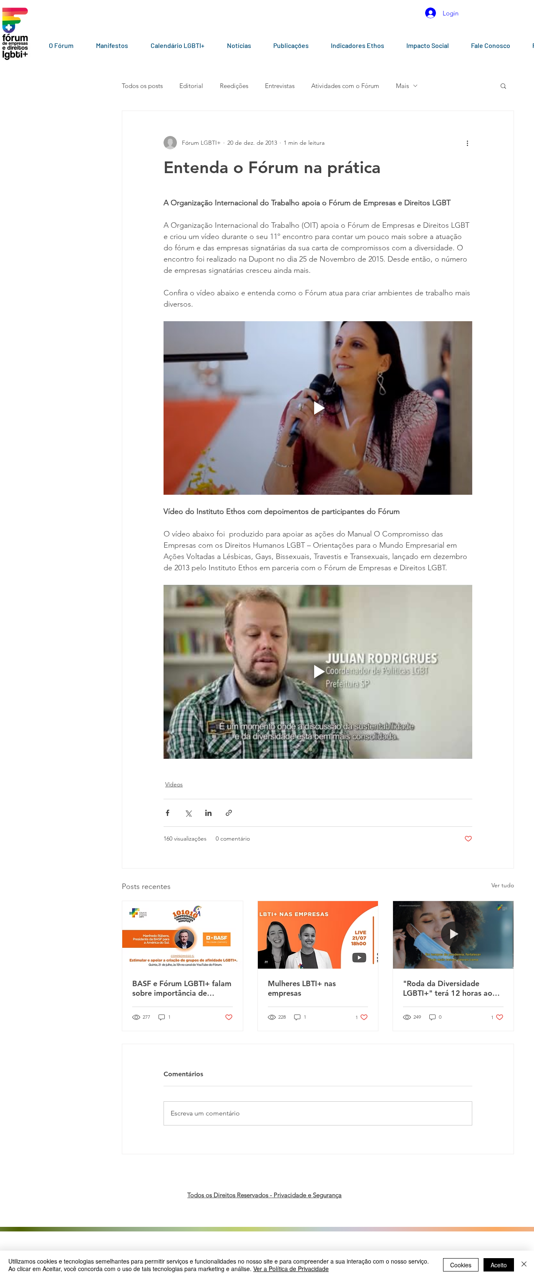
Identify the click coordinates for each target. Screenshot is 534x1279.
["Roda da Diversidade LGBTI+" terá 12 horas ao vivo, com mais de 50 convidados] (453, 935)
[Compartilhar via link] (229, 813)
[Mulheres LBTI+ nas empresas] (318, 935)
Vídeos (174, 784)
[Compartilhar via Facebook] (167, 813)
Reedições (234, 86)
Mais (402, 86)
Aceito (499, 1265)
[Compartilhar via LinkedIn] (208, 813)
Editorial (191, 86)
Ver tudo (502, 885)
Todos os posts (142, 86)
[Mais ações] (467, 143)
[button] (503, 85)
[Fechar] (524, 1264)
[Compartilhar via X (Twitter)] (188, 813)
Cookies (460, 1265)
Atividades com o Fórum (345, 86)
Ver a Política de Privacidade (291, 1268)
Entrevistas (280, 86)
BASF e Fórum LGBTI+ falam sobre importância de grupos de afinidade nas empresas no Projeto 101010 (182, 988)
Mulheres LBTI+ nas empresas (302, 988)
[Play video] (318, 408)
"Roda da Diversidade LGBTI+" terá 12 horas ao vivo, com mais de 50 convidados (447, 988)
